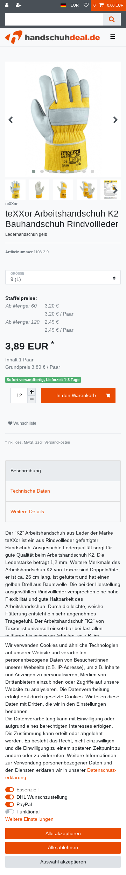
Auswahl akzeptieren (63, 862)
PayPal (24, 804)
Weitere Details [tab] (27, 511)
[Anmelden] (7, 5)
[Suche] (112, 19)
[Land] (63, 5)
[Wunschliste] (86, 5)
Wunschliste (24, 423)
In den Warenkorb (76, 395)
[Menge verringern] (31, 399)
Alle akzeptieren (63, 833)
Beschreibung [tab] (25, 470)
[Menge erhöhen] (31, 392)
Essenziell (27, 789)
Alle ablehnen (63, 847)
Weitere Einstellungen (29, 819)
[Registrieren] (19, 5)
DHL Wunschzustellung (42, 797)
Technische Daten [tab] (30, 491)
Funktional (28, 811)
